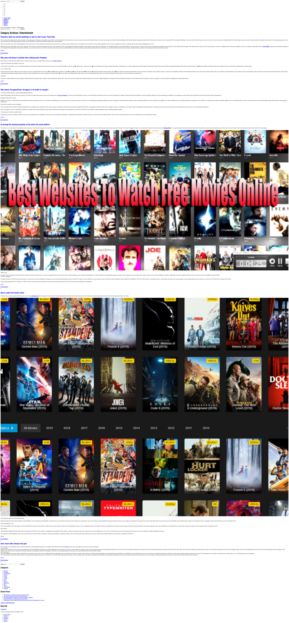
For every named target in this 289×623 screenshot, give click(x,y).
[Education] (6, 22)
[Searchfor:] (3, 564)
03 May (2, 50)
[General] (6, 25)
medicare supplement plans (7, 602)
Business (6, 570)
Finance (5, 575)
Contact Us (6, 615)
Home (8, 27)
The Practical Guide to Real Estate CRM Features (15, 596)
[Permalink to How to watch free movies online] (12, 293)
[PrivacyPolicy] (7, 18)
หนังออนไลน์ (167, 128)
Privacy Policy (7, 614)
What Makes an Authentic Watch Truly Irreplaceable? (16, 594)
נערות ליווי (65, 546)
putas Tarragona (62, 95)
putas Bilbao (266, 46)
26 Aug (2, 117)
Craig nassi (3, 609)
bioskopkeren (35, 296)
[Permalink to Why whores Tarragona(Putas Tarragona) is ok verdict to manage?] (24, 90)
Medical (5, 581)
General (5, 577)
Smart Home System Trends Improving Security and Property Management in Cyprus (24, 600)
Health (5, 579)
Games (5, 576)
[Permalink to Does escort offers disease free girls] (14, 543)
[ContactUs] (6, 19)
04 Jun (2, 557)
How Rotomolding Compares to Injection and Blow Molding (18, 597)
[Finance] (6, 23)
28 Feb (2, 81)
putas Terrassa (57, 60)
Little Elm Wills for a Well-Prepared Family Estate (15, 598)
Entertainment (4, 53)
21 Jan (2, 284)
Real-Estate (6, 583)
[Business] (6, 20)
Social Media (7, 587)
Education (6, 572)
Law (5, 580)
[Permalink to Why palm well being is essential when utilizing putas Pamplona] (24, 58)
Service (5, 585)
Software (6, 588)
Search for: (3, 1)
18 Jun (2, 536)
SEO (5, 584)
